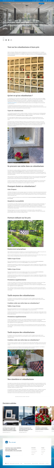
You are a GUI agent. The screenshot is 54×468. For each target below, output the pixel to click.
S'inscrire (7, 456)
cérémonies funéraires (29, 392)
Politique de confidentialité (35, 463)
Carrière (42, 452)
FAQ (42, 454)
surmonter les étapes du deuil (22, 212)
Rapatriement (33, 452)
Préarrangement (34, 449)
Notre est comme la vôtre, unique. (9, 0)
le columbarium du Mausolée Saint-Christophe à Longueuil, (20, 384)
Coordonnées (47, 463)
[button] (49, 3)
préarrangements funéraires (29, 347)
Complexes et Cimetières (12, 102)
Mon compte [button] (49, 0)
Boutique (33, 454)
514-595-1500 (38, 0)
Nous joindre (43, 451)
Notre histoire (43, 449)
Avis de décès (41, 3)
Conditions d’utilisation (41, 463)
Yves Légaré (12, 463)
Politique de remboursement (27, 463)
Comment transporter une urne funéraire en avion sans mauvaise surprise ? (25, 429)
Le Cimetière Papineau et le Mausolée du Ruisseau (24, 386)
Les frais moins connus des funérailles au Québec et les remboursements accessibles (9, 429)
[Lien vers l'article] (11, 419)
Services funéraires (34, 451)
